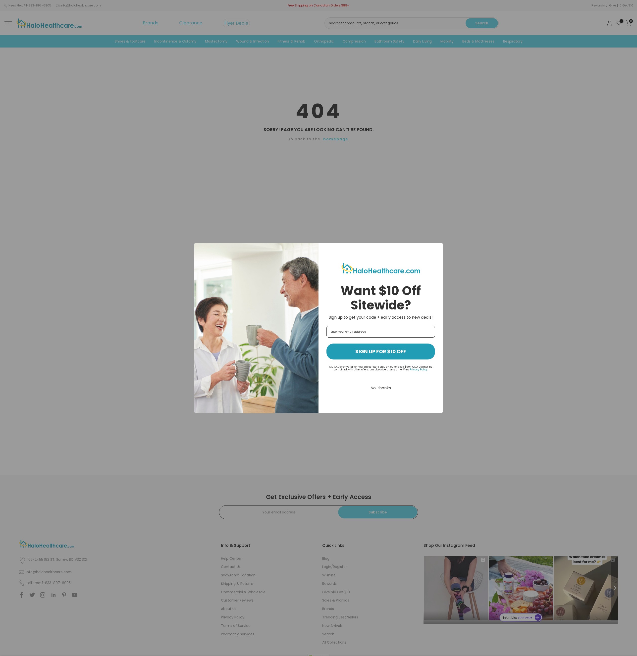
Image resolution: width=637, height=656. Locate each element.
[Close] (437, 249)
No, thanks (381, 388)
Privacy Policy (418, 369)
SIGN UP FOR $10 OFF (380, 351)
